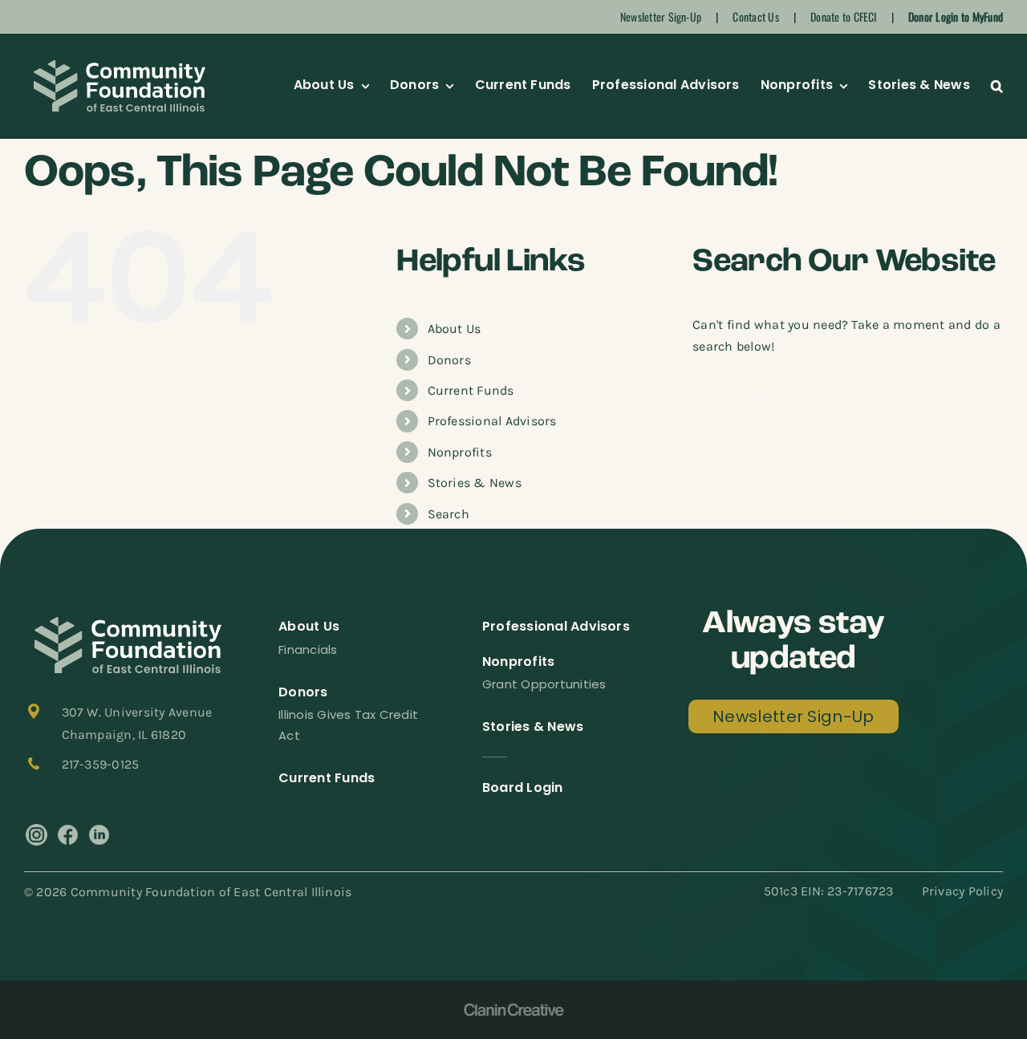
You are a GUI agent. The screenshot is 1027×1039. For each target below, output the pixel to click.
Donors (449, 359)
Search (448, 514)
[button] (997, 86)
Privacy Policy (962, 891)
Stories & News (475, 482)
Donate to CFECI (843, 16)
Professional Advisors (492, 420)
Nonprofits (460, 452)
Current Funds (471, 390)
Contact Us (755, 16)
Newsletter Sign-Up (660, 16)
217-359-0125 (101, 764)
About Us (454, 328)
